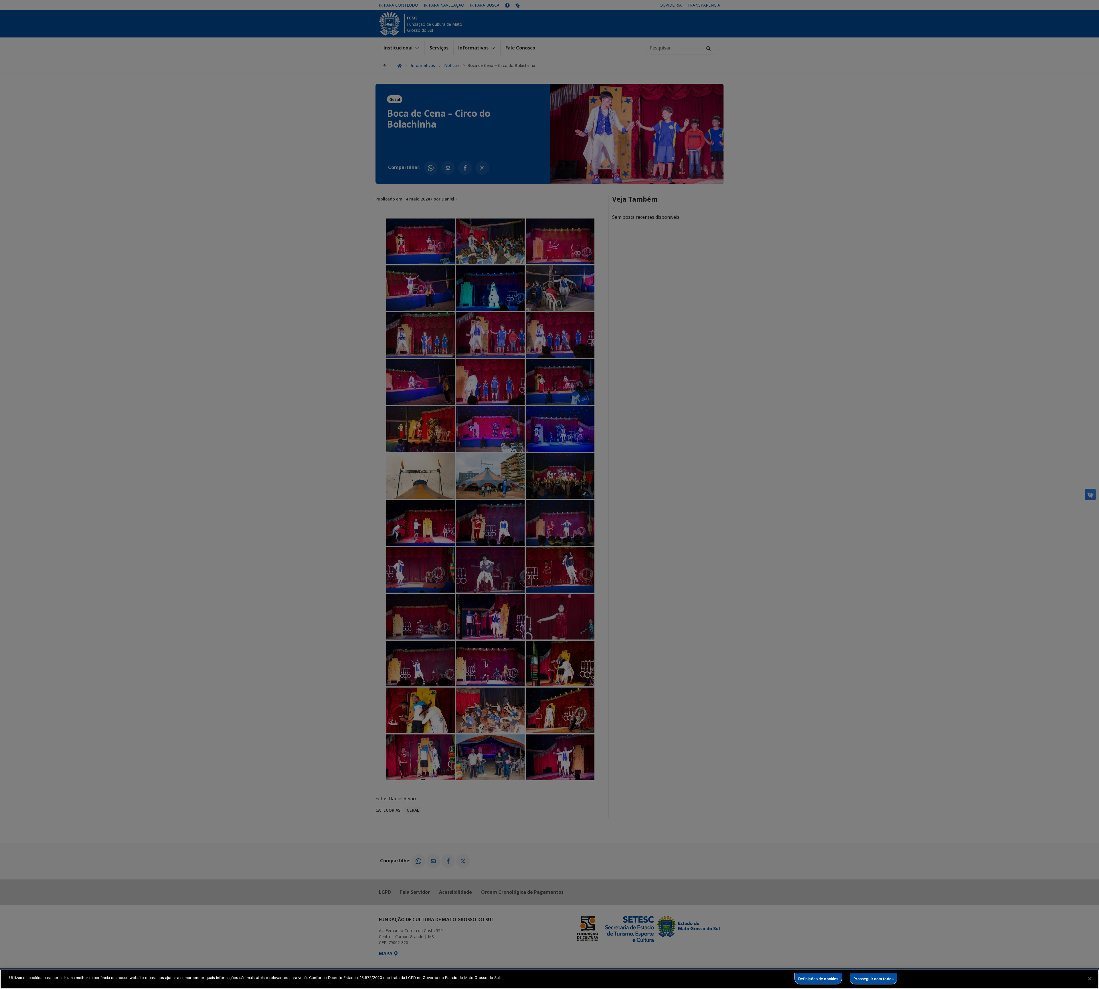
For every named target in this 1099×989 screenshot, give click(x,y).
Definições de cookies (818, 978)
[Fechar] (1090, 978)
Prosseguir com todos (873, 978)
